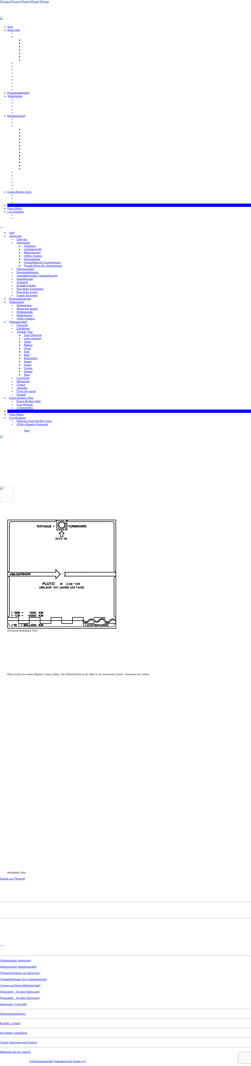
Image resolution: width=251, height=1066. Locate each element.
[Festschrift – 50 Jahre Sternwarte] (20, 991)
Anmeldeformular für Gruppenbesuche (23, 979)
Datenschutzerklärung (12, 1013)
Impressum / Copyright (13, 1004)
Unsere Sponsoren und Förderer (18, 1042)
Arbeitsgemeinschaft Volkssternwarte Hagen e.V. (57, 1061)
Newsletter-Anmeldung (13, 1032)
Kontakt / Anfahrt (10, 1023)
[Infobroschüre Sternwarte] (15, 960)
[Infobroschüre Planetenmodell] (18, 966)
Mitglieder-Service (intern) (15, 1052)
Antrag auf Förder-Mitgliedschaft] (20, 985)
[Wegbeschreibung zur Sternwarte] (20, 973)
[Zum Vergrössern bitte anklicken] (61, 627)
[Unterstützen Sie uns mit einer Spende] (23, 936)
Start (26, 430)
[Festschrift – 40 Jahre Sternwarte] (20, 998)
